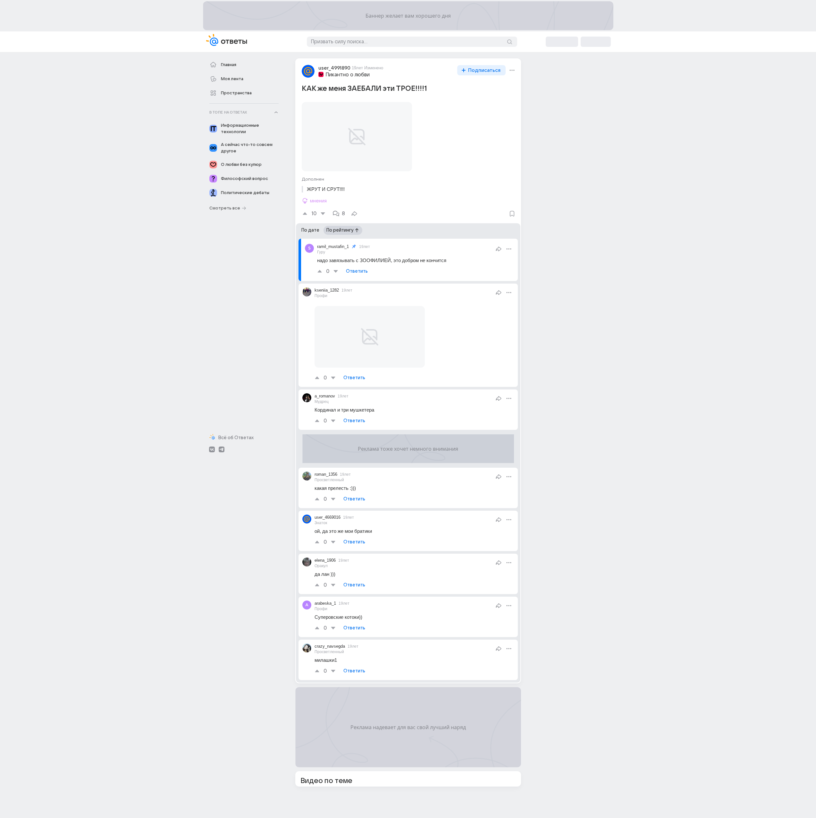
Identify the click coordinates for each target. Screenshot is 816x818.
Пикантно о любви (347, 75)
